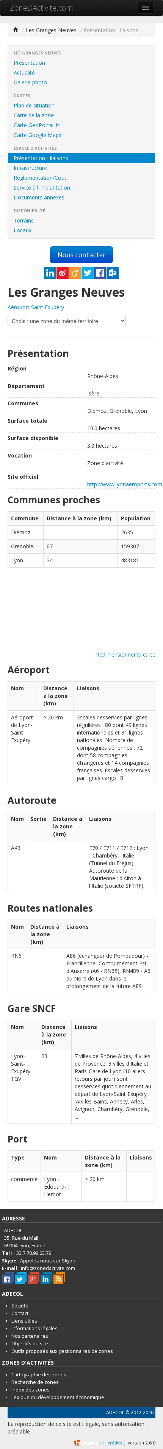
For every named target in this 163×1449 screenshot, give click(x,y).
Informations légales (34, 1328)
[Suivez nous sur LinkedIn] (46, 1278)
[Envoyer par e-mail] (113, 273)
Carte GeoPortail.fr (37, 125)
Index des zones (30, 1390)
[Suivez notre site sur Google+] (33, 1278)
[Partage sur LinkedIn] (50, 273)
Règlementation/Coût (40, 177)
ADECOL (115, 1412)
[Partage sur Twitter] (88, 273)
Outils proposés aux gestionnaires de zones (62, 1351)
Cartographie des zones (38, 1374)
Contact (19, 1313)
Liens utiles (24, 1321)
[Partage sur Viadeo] (75, 273)
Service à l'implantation (42, 187)
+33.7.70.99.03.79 (32, 1253)
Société (19, 1306)
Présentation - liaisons (41, 158)
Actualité (24, 72)
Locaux (22, 230)
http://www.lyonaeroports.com (124, 484)
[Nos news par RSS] (59, 1278)
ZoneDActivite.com (41, 8)
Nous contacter (81, 254)
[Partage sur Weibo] (62, 273)
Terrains (24, 220)
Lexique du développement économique (57, 1397)
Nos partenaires (29, 1336)
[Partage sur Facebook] (100, 273)
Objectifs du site (29, 1343)
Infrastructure (30, 167)
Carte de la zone (34, 115)
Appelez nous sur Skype (47, 1261)
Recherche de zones (35, 1382)
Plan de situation (34, 105)
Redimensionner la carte (125, 654)
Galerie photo (30, 82)
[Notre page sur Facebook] (8, 1278)
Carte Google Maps (37, 135)
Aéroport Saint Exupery (36, 307)
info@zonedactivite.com (48, 1268)
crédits (115, 1443)
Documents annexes (39, 197)
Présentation (29, 62)
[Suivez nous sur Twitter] (21, 1278)
